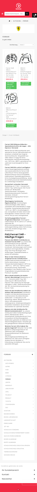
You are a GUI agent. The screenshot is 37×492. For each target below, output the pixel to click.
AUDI (7, 370)
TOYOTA (8, 401)
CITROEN (8, 376)
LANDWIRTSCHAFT (10, 420)
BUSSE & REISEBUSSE (11, 417)
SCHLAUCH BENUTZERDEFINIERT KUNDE (16, 433)
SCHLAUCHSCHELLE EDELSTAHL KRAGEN (17, 445)
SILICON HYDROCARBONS (12, 436)
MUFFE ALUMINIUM (10, 442)
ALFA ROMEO (9, 363)
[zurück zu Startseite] (9, 21)
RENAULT (8, 398)
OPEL (7, 392)
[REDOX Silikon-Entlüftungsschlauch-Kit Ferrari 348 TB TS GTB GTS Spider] (26, 58)
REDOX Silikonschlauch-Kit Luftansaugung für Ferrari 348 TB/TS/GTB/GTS (12, 113)
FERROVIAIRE (8, 423)
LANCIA (7, 382)
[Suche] (27, 14)
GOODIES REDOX (9, 455)
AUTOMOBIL (8, 360)
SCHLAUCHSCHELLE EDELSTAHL (14, 448)
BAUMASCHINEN (9, 414)
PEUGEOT (8, 395)
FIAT (6, 407)
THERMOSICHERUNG (10, 452)
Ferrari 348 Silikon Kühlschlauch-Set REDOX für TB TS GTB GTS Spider (11, 72)
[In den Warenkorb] (7, 62)
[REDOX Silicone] (18, 6)
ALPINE (7, 366)
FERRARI (8, 379)
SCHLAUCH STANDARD (11, 430)
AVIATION (7, 411)
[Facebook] (18, 489)
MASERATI (8, 385)
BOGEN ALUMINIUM (10, 439)
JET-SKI (6, 426)
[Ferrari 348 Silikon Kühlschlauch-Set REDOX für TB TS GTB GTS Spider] (11, 58)
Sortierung (13, 45)
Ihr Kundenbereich (10, 470)
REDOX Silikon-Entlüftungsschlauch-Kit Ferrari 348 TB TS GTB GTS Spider (29, 72)
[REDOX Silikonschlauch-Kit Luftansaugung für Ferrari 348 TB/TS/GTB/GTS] (11, 98)
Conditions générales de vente (12, 466)
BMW (7, 373)
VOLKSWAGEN (10, 404)
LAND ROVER (9, 388)
